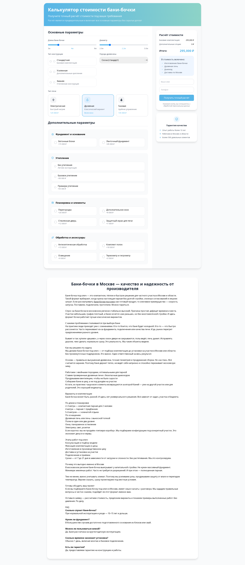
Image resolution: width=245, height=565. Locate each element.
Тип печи (52, 91)
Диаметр (103, 40)
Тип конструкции (55, 54)
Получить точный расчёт (176, 97)
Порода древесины (108, 54)
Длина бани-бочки (56, 40)
